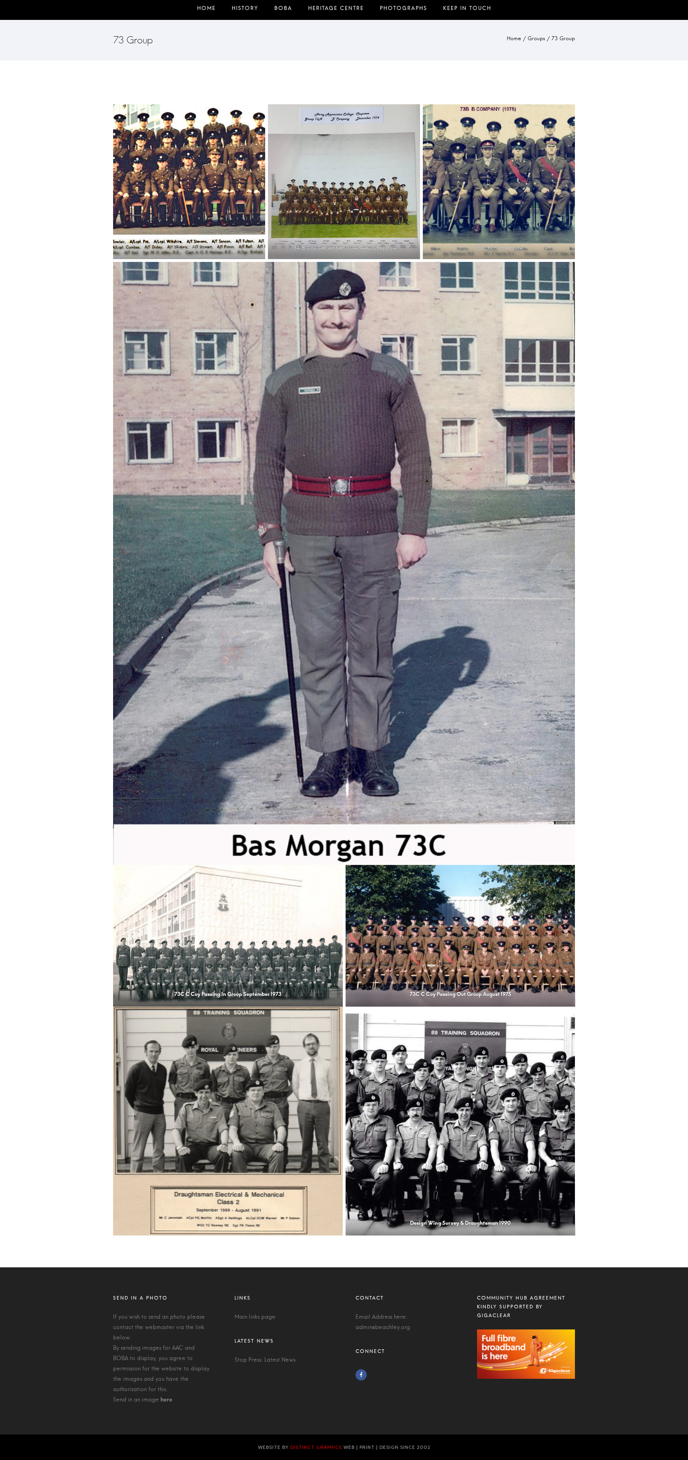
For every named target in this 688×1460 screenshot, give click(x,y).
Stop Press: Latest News (265, 1360)
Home (514, 38)
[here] (166, 1400)
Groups (536, 38)
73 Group (563, 38)
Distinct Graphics (316, 1447)
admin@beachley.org (383, 1327)
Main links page (255, 1317)
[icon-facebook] (363, 1374)
